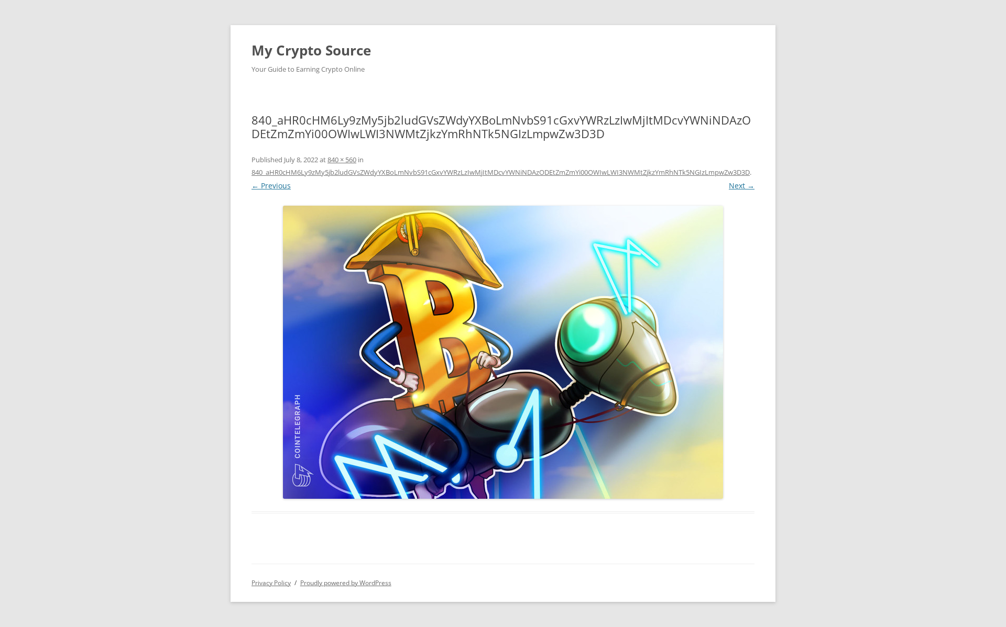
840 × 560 (341, 159)
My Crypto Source (311, 50)
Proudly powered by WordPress (345, 582)
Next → (741, 186)
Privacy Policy (271, 582)
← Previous (271, 186)
